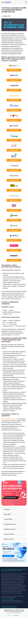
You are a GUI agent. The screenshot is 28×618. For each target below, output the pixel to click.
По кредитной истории (9, 524)
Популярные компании (10, 529)
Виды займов (7, 514)
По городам (7, 509)
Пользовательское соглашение (8, 606)
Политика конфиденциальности (9, 607)
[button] (14, 509)
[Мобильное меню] (26, 2)
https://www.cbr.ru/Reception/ (7, 599)
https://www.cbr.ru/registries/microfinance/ (16, 602)
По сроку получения (9, 534)
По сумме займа (8, 519)
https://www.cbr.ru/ (20, 596)
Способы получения (9, 539)
